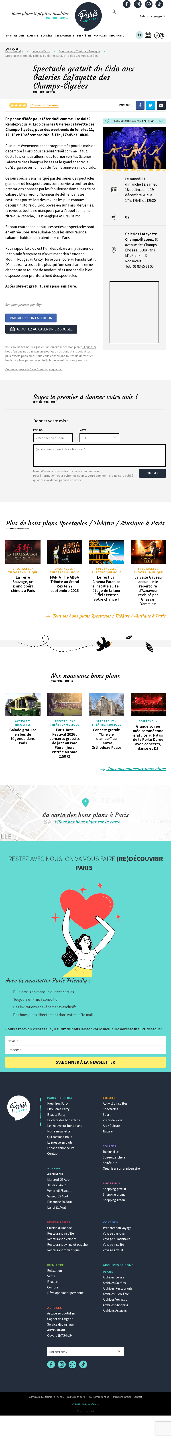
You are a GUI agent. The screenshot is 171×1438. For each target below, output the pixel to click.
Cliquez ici (89, 347)
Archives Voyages (115, 1299)
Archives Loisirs (113, 1277)
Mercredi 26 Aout (59, 1179)
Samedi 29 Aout (57, 1196)
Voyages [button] (100, 35)
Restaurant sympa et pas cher (68, 1244)
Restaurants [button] (65, 35)
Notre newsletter (59, 1131)
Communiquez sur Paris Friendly (46, 1396)
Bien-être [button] (84, 35)
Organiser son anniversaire (121, 1168)
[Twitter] (150, 104)
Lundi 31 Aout (56, 1207)
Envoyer (152, 473)
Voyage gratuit (113, 1250)
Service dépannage (60, 1324)
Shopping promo (114, 1194)
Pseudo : (38, 430)
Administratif (56, 1330)
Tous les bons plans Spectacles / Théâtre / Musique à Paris (109, 616)
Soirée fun (110, 1163)
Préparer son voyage (117, 1228)
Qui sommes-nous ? (99, 1396)
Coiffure (52, 1287)
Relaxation (54, 1270)
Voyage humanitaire (116, 1239)
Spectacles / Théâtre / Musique (23, 570)
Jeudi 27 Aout (56, 1185)
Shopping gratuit (114, 1189)
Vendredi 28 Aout (59, 1191)
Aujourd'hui (55, 1174)
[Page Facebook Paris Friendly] (127, 4)
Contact (53, 1153)
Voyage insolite (113, 1244)
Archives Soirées (114, 1283)
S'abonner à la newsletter (85, 1062)
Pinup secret (85, 1411)
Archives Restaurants (118, 1288)
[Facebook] (140, 104)
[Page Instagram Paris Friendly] (138, 4)
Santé (51, 1276)
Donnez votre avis (44, 105)
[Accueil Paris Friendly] (88, 14)
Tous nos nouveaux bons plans (136, 768)
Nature (108, 1131)
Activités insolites (23, 723)
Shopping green (114, 1200)
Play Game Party (58, 1109)
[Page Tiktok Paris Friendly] (159, 4)
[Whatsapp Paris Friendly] (149, 4)
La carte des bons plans (63, 1120)
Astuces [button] (12, 48)
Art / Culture (111, 1126)
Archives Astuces (115, 1310)
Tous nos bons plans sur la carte (88, 821)
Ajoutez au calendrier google (45, 329)
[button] (139, 35)
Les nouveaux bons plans (64, 1126)
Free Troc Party (58, 1103)
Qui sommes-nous (59, 1137)
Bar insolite (111, 1152)
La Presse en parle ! (76, 1396)
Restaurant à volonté (62, 1239)
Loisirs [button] (33, 35)
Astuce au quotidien (61, 1313)
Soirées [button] (46, 35)
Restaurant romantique (63, 1250)
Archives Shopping (115, 1305)
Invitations (15, 35)
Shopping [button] (116, 35)
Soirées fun (148, 721)
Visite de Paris (112, 1120)
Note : (83, 430)
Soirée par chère (114, 1157)
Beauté (52, 1282)
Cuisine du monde (59, 1228)
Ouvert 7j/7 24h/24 (59, 1335)
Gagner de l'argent (60, 1319)
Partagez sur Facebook (31, 318)
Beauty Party (56, 1114)
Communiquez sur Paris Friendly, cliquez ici (33, 369)
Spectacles (110, 1109)
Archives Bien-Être (116, 1294)
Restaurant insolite (60, 1233)
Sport (107, 1114)
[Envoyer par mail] (161, 104)
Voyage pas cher (114, 1233)
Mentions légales (122, 1396)
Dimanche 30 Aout (59, 1202)
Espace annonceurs (60, 1148)
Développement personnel (65, 1293)
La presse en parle (60, 1142)
